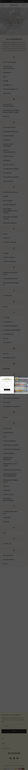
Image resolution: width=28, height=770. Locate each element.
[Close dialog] (27, 377)
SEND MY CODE (7, 389)
